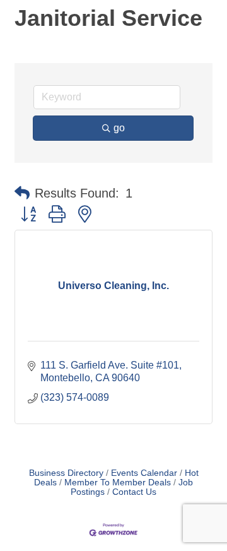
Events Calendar (144, 473)
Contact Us (134, 492)
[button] (22, 193)
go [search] (119, 127)
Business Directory (66, 473)
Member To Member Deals (117, 482)
